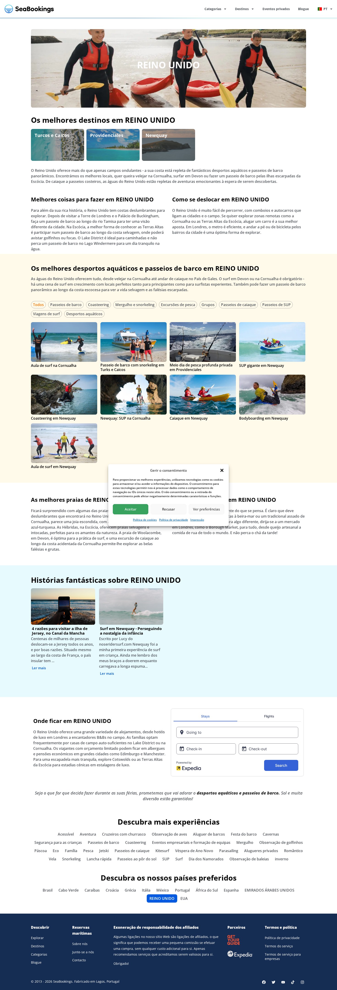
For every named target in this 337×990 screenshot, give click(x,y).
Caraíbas (92, 890)
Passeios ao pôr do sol (136, 859)
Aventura (88, 834)
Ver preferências (206, 509)
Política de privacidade (173, 520)
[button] (222, 470)
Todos (38, 304)
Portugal (182, 890)
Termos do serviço (279, 946)
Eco (56, 850)
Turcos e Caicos (52, 135)
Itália (146, 890)
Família (71, 850)
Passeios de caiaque (238, 304)
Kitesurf (162, 850)
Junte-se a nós (83, 952)
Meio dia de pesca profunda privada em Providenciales (201, 367)
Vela (52, 859)
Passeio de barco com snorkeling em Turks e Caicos (132, 367)
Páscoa (40, 850)
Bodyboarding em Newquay (263, 418)
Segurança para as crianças (58, 842)
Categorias (212, 9)
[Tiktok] (292, 982)
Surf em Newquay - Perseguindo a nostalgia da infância (131, 631)
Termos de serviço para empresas (283, 956)
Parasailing (228, 850)
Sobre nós (80, 944)
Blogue (303, 9)
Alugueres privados (261, 850)
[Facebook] (264, 982)
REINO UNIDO (168, 65)
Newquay (156, 135)
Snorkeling (71, 859)
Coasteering (98, 304)
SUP (165, 859)
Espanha (231, 890)
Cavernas (271, 834)
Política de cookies (145, 520)
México (162, 890)
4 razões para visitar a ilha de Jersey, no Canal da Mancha (60, 631)
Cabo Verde (68, 890)
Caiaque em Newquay (189, 418)
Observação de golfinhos (281, 842)
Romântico (293, 850)
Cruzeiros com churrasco (124, 834)
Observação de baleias (249, 859)
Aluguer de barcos (209, 834)
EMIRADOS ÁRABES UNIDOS (269, 890)
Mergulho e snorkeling (135, 304)
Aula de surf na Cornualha (53, 365)
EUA (184, 898)
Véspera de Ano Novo (194, 850)
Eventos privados (276, 9)
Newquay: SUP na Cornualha (125, 418)
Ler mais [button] (39, 668)
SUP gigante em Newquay (261, 365)
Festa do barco (244, 834)
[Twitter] (273, 982)
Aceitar (130, 509)
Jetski (104, 850)
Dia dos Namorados (206, 859)
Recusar (168, 509)
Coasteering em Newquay (53, 418)
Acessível (66, 834)
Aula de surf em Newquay (53, 466)
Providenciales (106, 135)
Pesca (88, 850)
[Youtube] (283, 982)
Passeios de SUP (276, 304)
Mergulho (244, 842)
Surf (179, 859)
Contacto (79, 960)
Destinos (242, 9)
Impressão (197, 520)
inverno (281, 859)
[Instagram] (302, 982)
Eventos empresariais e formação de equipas (191, 842)
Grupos (208, 304)
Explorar (37, 938)
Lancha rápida (99, 859)
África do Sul (207, 890)
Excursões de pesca (178, 304)
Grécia (130, 890)
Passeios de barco (66, 304)
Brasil (47, 890)
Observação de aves (169, 834)
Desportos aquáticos (84, 313)
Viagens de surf (46, 313)
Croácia (112, 890)
